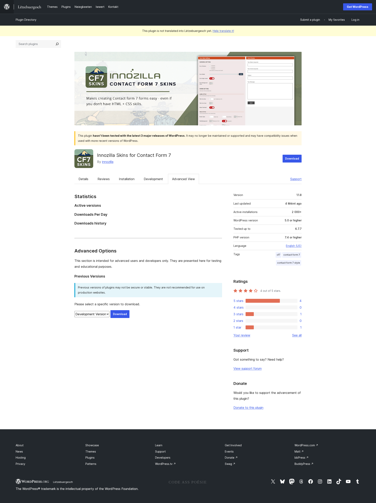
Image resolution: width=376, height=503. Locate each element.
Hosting (21, 457)
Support (296, 179)
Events (229, 451)
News (19, 451)
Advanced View (183, 179)
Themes (90, 451)
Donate (231, 457)
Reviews (104, 179)
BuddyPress (304, 463)
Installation (127, 179)
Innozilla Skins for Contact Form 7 (134, 155)
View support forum (247, 368)
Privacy (20, 463)
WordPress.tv (165, 463)
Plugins (90, 457)
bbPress (302, 457)
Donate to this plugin (248, 408)
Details (83, 179)
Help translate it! (223, 30)
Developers (162, 457)
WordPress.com (306, 445)
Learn (158, 445)
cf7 (278, 254)
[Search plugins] (57, 44)
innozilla (107, 162)
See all (297, 335)
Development (153, 179)
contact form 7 (291, 254)
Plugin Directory (26, 19)
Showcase (92, 445)
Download (292, 158)
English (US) (294, 245)
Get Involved (233, 445)
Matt (299, 451)
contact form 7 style (288, 262)
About (20, 445)
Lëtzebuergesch (63, 481)
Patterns (90, 463)
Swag (230, 463)
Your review (241, 335)
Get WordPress (357, 6)
